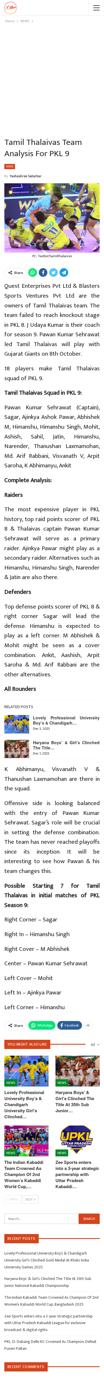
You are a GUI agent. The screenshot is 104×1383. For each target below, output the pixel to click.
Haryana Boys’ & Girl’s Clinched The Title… (66, 745)
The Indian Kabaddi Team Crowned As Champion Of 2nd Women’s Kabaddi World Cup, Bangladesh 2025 (51, 1301)
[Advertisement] (52, 79)
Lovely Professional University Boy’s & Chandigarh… (66, 720)
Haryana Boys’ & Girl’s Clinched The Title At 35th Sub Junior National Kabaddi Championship (47, 1282)
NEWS (9, 166)
